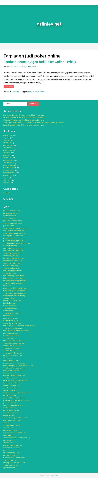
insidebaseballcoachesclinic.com (16, 393)
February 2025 (8, 160)
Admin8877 (31, 66)
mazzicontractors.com (12, 340)
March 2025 (7, 157)
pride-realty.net (9, 403)
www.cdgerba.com (10, 360)
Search (33, 103)
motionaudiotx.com (11, 448)
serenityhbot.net (10, 218)
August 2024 (7, 175)
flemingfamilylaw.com (12, 425)
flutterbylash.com (10, 408)
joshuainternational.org (12, 221)
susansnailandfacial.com (12, 223)
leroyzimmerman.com (11, 420)
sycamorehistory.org (11, 320)
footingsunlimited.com (12, 263)
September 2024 (9, 172)
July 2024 (6, 177)
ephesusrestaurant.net (12, 345)
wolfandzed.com (10, 308)
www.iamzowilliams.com (13, 328)
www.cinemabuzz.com (12, 313)
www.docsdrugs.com (11, 268)
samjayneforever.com (11, 385)
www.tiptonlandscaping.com (14, 293)
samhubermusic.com (11, 465)
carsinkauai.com (9, 395)
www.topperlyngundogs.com (14, 233)
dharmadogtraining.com (12, 445)
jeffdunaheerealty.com (12, 238)
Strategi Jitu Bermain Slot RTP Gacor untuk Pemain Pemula (24, 117)
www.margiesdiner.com (12, 270)
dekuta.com (8, 310)
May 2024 (6, 182)
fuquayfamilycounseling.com (14, 433)
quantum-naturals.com (12, 378)
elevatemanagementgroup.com (15, 418)
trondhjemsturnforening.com (14, 368)
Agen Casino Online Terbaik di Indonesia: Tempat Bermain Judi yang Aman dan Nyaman (33, 122)
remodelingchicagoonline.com (15, 288)
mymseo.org (8, 440)
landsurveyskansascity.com (13, 258)
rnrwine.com (8, 428)
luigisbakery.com (9, 303)
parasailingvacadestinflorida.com (16, 400)
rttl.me (6, 450)
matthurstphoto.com (11, 388)
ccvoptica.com (9, 298)
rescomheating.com (11, 453)
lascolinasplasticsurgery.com (14, 280)
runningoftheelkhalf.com (13, 235)
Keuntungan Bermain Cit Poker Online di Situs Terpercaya (23, 115)
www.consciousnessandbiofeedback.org (19, 325)
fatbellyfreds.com (10, 350)
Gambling (15, 91)
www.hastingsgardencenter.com (16, 330)
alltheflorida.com (10, 390)
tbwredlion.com (9, 373)
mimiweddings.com (10, 455)
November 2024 (9, 167)
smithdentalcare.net (11, 460)
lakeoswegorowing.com (12, 430)
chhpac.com (8, 443)
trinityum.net (8, 338)
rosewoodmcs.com (10, 318)
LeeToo (55, 475)
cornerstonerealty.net (12, 323)
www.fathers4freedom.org (13, 230)
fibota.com (7, 358)
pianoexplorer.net (10, 333)
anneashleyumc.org (10, 255)
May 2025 (6, 152)
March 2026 (7, 142)
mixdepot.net (8, 315)
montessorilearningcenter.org (15, 380)
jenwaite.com (8, 415)
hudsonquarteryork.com (12, 355)
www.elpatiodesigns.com (13, 353)
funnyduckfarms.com (11, 413)
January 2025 (7, 162)
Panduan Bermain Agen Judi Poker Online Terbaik (40, 62)
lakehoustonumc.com (11, 211)
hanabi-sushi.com (10, 305)
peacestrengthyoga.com (13, 240)
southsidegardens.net (11, 335)
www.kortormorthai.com (13, 250)
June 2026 (6, 140)
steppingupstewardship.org (14, 295)
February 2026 (8, 145)
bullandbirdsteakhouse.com (14, 278)
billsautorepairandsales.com (14, 375)
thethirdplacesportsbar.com (14, 343)
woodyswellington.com (12, 348)
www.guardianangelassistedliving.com (18, 365)
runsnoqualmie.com (11, 265)
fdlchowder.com (9, 273)
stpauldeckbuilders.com (12, 260)
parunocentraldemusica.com (14, 363)
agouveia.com (8, 435)
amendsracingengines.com (13, 248)
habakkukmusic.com (11, 213)
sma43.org (7, 285)
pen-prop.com (9, 226)
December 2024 (9, 165)
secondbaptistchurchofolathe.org (16, 438)
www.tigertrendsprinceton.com (15, 228)
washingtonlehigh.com (12, 300)
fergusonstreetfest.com (12, 383)
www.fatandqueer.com (12, 253)
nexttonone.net (9, 216)
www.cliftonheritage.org (13, 283)
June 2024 (7, 180)
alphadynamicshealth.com (13, 405)
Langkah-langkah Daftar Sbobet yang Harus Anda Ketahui (23, 125)
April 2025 (6, 155)
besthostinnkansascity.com (14, 457)
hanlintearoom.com (11, 410)
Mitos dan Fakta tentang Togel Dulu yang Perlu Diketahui (23, 120)
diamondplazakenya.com (13, 370)
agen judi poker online (36, 91)
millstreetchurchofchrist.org (14, 398)
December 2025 (9, 150)
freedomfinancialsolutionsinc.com (16, 243)
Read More (9, 86)
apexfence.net (9, 467)
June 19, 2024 (17, 66)
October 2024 (8, 170)
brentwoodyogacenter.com (14, 290)
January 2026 (7, 147)
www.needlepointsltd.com (13, 275)
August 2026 (7, 135)
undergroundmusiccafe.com (14, 462)
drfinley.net (7, 423)
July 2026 (6, 137)
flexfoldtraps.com (10, 245)
